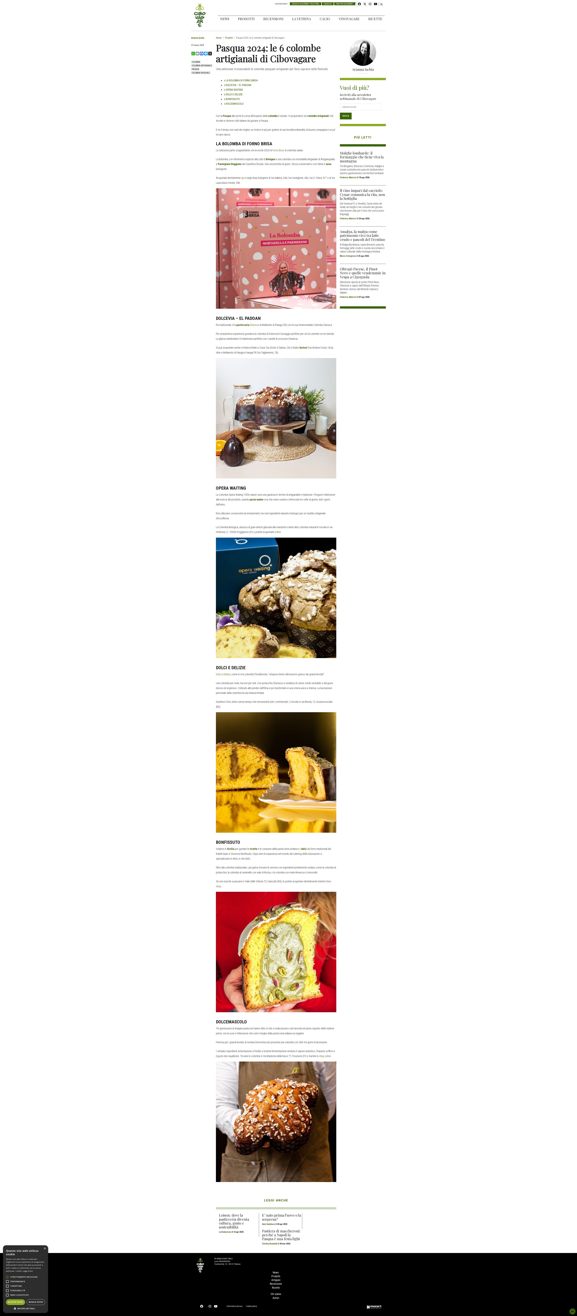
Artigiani (275, 1280)
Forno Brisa (278, 150)
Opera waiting (234, 89)
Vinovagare (349, 19)
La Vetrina (301, 19)
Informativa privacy (235, 1306)
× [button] (45, 1248)
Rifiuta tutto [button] (36, 1302)
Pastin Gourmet (345, 4)
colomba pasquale (201, 73)
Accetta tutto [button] (15, 1302)
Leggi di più (28, 1271)
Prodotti (246, 19)
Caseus (328, 4)
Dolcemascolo (235, 103)
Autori (276, 1297)
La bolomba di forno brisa (242, 80)
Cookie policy (251, 1306)
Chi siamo (276, 1294)
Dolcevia (254, 324)
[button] (25, 1308)
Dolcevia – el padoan (238, 85)
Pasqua (195, 69)
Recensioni (273, 19)
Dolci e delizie (234, 94)
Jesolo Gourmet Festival (305, 4)
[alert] (25, 1279)
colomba (196, 62)
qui (243, 177)
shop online (325, 1056)
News (224, 19)
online (278, 532)
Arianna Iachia (197, 38)
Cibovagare (200, 15)
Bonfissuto (233, 99)
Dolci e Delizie (223, 674)
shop (218, 886)
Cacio (325, 19)
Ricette (375, 19)
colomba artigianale (202, 65)
